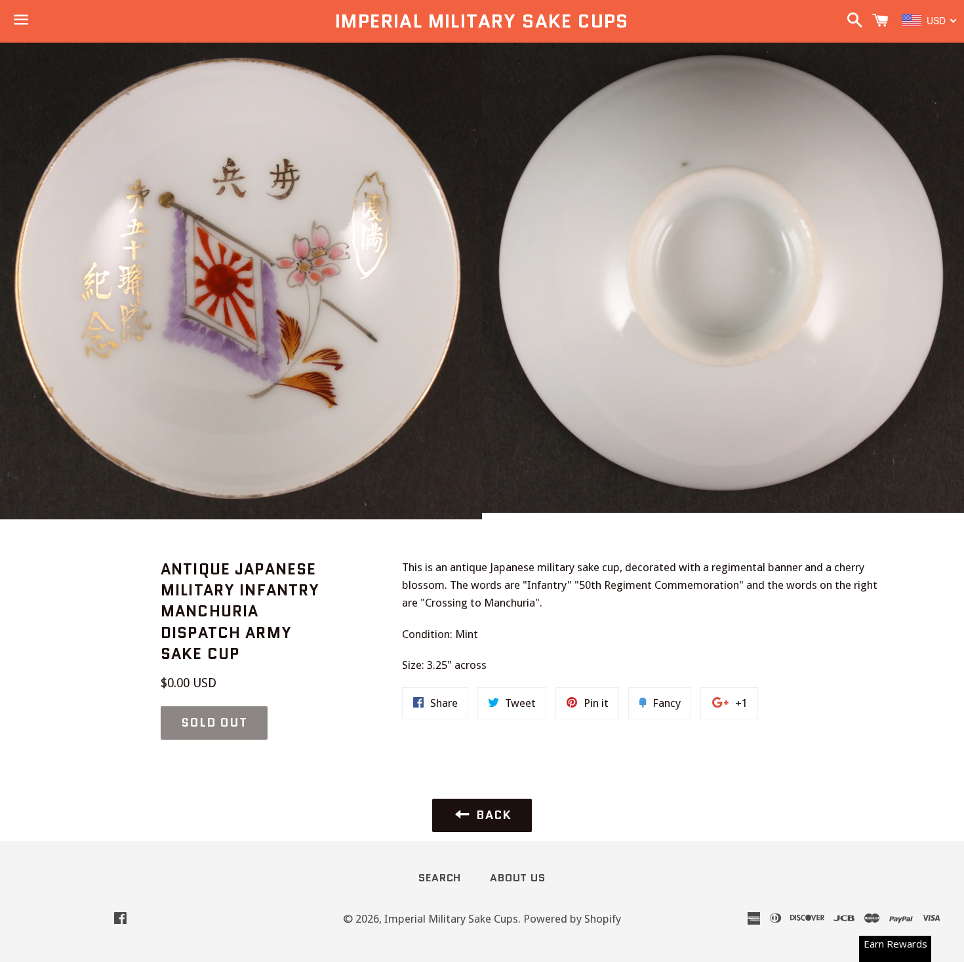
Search (439, 877)
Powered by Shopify (572, 918)
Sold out (214, 722)
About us (517, 877)
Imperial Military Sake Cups (482, 21)
